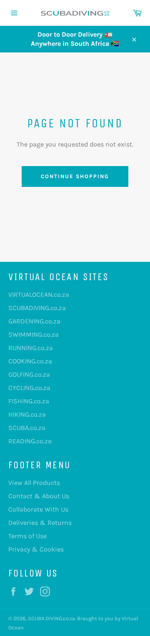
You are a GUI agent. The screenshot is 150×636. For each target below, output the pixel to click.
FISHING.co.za (28, 401)
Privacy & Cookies (36, 549)
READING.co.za (30, 441)
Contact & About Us (38, 496)
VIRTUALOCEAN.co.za (38, 294)
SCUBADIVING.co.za (37, 308)
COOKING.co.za (30, 361)
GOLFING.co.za (29, 374)
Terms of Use (27, 536)
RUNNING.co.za (30, 348)
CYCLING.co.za (29, 388)
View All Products (34, 483)
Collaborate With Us (38, 509)
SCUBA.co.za (26, 428)
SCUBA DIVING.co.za (51, 618)
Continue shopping (75, 176)
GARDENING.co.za (34, 321)
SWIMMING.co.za (33, 334)
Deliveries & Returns (40, 523)
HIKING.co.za (27, 414)
